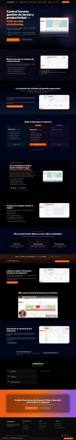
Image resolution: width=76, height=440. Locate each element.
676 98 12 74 (59, 425)
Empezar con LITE (16, 144)
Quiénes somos (25, 425)
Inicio (24, 423)
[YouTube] (62, 435)
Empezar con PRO (38, 144)
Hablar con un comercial (12, 282)
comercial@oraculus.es (61, 427)
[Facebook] (68, 435)
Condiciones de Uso (42, 427)
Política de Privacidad (42, 423)
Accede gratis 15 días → (13, 39)
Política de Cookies (42, 425)
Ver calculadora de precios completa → (38, 149)
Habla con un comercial (27, 39)
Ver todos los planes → (54, 256)
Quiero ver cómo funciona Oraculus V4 (15, 106)
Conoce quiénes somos (12, 342)
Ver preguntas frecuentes (50, 352)
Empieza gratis (68, 438)
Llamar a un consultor (45, 407)
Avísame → (59, 144)
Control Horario (25, 427)
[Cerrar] (74, 438)
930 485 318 (59, 423)
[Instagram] (65, 435)
